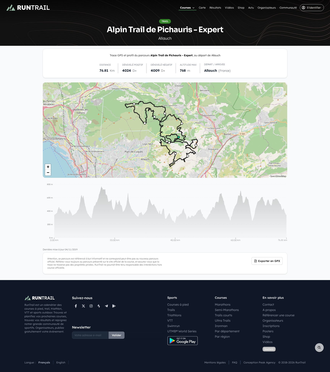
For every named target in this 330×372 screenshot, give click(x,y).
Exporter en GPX (269, 261)
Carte (202, 7)
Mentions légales (215, 362)
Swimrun (173, 326)
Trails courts (223, 315)
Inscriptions (271, 326)
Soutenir (269, 349)
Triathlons (174, 315)
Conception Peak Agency (259, 362)
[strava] (99, 306)
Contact (268, 304)
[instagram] (91, 306)
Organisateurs (267, 7)
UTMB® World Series (182, 331)
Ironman (221, 326)
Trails (171, 310)
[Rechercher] (319, 347)
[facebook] (76, 306)
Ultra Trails (223, 320)
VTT (170, 320)
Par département (227, 331)
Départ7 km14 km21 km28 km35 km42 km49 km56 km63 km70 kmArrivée (164, 130)
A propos (269, 310)
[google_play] (114, 306)
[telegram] (106, 306)
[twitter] (83, 306)
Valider (116, 335)
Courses (185, 7)
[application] (165, 212)
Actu (251, 7)
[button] (48, 167)
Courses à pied (178, 304)
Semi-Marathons (227, 310)
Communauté (288, 7)
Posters (268, 331)
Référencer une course (278, 315)
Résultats (215, 7)
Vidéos (229, 7)
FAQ (234, 362)
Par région (222, 336)
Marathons (223, 304)
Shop (241, 7)
